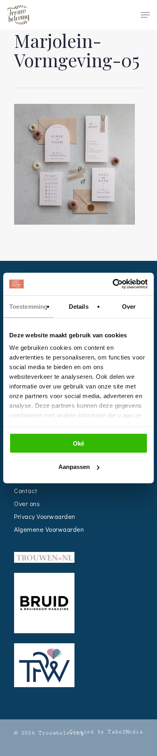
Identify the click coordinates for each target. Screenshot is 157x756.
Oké (78, 443)
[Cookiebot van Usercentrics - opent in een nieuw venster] (113, 284)
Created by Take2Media (106, 732)
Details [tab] (79, 306)
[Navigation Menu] (145, 15)
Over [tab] (129, 306)
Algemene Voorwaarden (49, 529)
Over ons (27, 503)
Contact (26, 490)
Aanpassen (74, 466)
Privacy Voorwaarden (44, 516)
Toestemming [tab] (28, 306)
